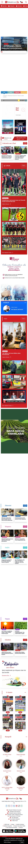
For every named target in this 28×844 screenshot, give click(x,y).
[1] (2, 52)
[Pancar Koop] (14, 431)
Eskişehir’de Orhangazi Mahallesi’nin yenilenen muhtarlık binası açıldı (7, 157)
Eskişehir (12, 6)
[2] (3, 52)
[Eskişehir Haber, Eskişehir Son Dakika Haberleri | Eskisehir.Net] (14, 2)
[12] (16, 52)
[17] (22, 52)
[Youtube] (16, 806)
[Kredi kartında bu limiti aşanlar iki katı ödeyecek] (20, 512)
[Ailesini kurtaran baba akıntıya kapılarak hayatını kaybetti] (7, 646)
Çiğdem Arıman (15, 307)
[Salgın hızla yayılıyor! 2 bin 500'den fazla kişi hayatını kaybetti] (7, 554)
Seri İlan (5, 6)
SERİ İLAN (7, 824)
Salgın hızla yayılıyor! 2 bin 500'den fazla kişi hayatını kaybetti (7, 561)
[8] (10, 52)
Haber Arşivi (15, 820)
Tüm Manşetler (15, 817)
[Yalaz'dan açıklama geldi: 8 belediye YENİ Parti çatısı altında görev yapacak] (20, 150)
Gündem (19, 6)
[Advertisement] (14, 18)
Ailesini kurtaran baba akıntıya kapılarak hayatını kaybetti (7, 653)
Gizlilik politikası (15, 842)
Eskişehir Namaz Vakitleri (15, 813)
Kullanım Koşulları (8, 826)
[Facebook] (6, 806)
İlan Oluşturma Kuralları (12, 827)
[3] (4, 52)
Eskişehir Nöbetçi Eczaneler (15, 810)
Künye (13, 824)
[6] (8, 52)
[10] (13, 52)
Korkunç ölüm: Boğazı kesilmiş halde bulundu (20, 653)
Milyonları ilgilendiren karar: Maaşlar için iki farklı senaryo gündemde (7, 519)
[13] (17, 52)
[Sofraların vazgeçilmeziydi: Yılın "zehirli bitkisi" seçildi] (20, 625)
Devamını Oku (5, 675)
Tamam (22, 842)
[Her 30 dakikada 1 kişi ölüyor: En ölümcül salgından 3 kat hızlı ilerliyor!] (20, 554)
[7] (9, 52)
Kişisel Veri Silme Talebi (19, 826)
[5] (7, 52)
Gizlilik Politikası (20, 824)
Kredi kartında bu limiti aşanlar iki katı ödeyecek (20, 518)
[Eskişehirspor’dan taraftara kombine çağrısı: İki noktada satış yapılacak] (14, 243)
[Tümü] (26, 736)
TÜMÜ (23, 165)
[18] (23, 52)
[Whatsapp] (21, 806)
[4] (5, 52)
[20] (26, 52)
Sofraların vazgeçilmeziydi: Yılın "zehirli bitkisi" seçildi (19, 632)
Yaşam (4, 629)
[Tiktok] (19, 806)
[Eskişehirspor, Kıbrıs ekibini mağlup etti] (14, 228)
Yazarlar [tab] (6, 302)
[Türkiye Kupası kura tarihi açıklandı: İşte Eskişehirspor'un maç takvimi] (14, 214)
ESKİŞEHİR (5, 351)
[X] (9, 806)
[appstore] (8, 831)
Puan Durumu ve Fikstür (15, 816)
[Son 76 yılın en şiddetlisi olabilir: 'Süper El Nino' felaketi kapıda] (7, 625)
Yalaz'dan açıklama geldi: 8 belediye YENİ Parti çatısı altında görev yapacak (20, 157)
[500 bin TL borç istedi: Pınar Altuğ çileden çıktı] (20, 533)
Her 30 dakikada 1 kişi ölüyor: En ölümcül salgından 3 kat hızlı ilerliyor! (19, 561)
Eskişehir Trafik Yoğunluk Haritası (15, 814)
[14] (18, 52)
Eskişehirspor (5, 198)
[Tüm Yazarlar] (25, 302)
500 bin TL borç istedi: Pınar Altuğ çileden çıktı (20, 539)
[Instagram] (11, 806)
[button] (24, 143)
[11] (14, 52)
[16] (21, 52)
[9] (12, 52)
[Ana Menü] (2, 2)
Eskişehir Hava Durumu (15, 811)
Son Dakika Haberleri (15, 819)
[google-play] (20, 831)
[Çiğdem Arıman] (6, 308)
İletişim (21, 827)
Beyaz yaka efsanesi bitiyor (18, 309)
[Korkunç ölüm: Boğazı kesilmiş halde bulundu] (20, 646)
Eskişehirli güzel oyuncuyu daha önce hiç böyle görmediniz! (7, 540)
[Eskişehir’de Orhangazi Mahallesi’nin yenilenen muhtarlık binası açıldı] (7, 150)
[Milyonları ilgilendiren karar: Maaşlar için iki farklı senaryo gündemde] (7, 512)
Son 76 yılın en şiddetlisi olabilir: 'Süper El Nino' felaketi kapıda (7, 632)
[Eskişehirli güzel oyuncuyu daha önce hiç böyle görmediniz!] (7, 533)
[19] (25, 52)
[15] (19, 52)
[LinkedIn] (14, 806)
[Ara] (26, 2)
